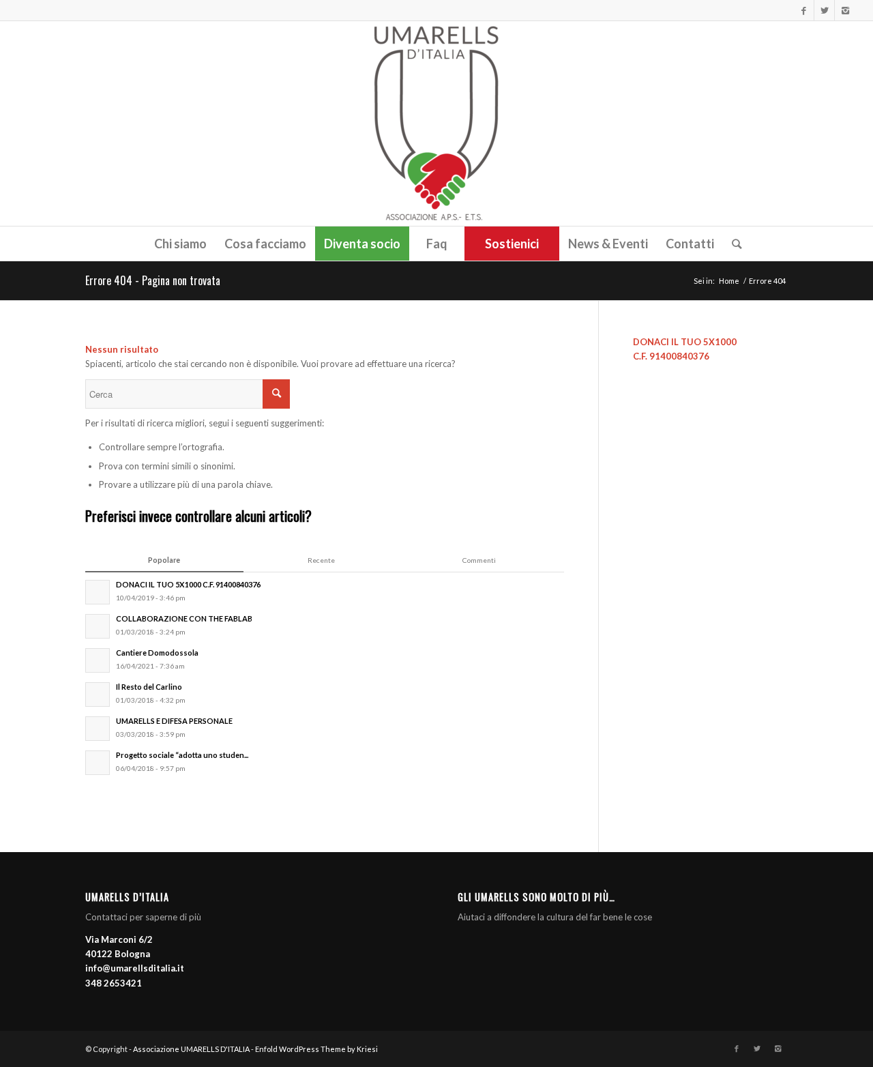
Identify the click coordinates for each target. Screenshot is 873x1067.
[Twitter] (824, 10)
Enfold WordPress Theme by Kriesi (316, 1048)
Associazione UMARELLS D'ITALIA (191, 1048)
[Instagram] (845, 10)
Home (729, 280)
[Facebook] (804, 10)
